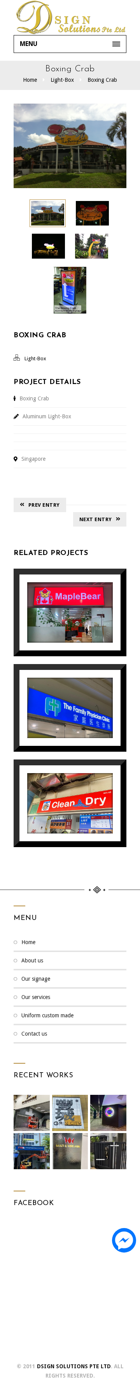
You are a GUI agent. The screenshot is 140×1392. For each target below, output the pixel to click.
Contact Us (34, 1034)
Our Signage (35, 979)
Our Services (35, 997)
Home (30, 80)
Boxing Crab (102, 80)
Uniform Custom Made (47, 1015)
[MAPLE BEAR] (59, 592)
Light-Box (62, 80)
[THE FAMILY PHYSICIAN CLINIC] (59, 687)
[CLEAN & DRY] (59, 783)
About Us (32, 960)
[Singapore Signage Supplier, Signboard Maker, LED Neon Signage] (70, 17)
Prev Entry (44, 505)
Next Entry (95, 519)
